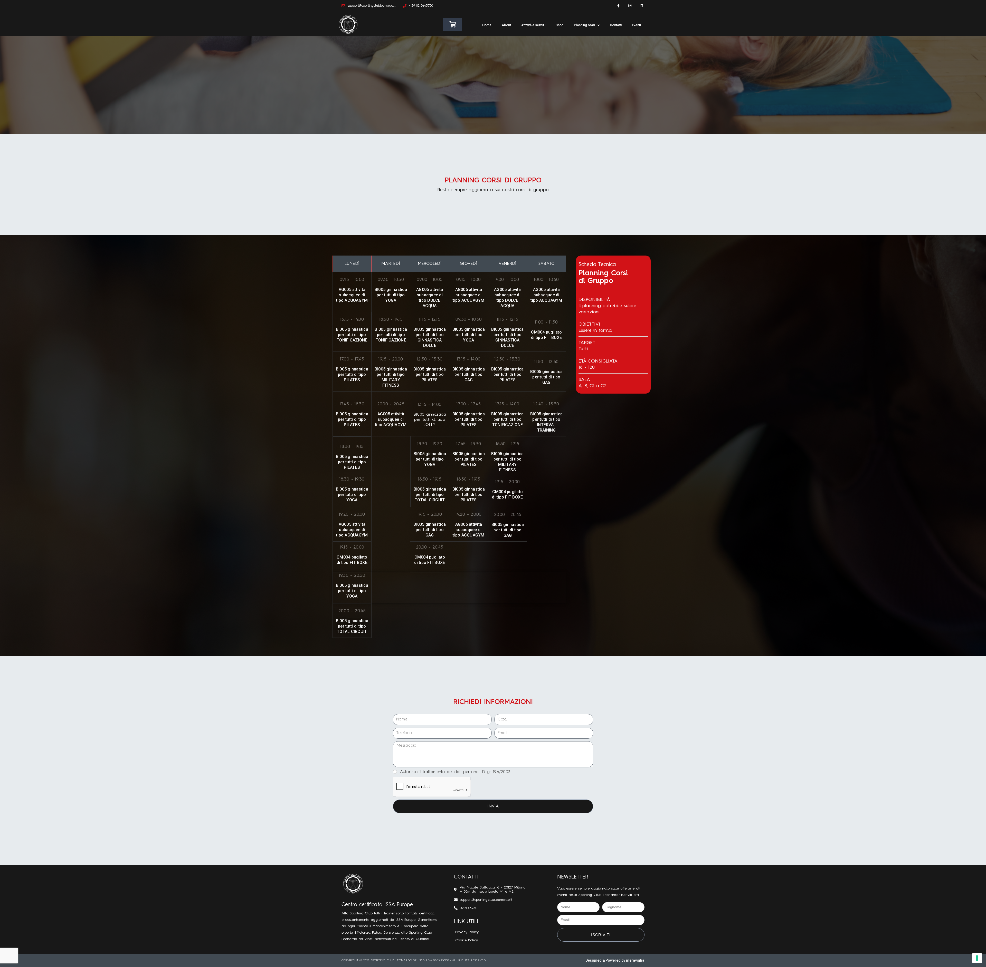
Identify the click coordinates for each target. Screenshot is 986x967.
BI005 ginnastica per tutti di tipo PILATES (352, 374)
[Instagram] (630, 6)
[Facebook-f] (618, 6)
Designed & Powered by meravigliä (614, 960)
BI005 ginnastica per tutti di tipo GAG (468, 374)
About (506, 25)
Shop (560, 25)
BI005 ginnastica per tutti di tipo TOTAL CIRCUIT (430, 494)
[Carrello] (452, 24)
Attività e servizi (533, 25)
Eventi (636, 25)
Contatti (616, 25)
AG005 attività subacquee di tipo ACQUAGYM (352, 295)
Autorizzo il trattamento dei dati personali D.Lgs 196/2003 (455, 772)
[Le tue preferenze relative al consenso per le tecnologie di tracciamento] (977, 958)
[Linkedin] (641, 6)
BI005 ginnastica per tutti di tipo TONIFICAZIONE (352, 335)
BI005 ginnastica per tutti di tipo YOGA (391, 295)
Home (486, 25)
